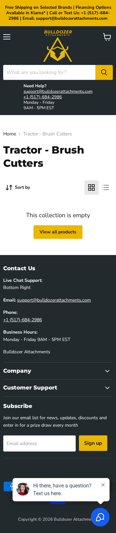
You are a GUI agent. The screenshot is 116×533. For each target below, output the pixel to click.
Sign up (93, 443)
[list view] (106, 187)
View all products (58, 232)
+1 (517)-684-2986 (43, 97)
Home (9, 134)
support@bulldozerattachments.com (58, 91)
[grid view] (91, 187)
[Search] (104, 72)
